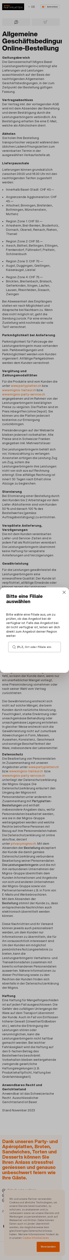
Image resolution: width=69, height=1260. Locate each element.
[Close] (64, 592)
